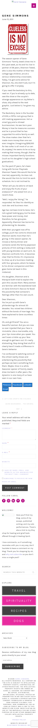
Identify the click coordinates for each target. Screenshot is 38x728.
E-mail (5, 452)
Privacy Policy (19, 720)
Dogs (19, 621)
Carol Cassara (22, 679)
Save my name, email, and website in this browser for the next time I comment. (19, 472)
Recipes (19, 611)
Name (4, 443)
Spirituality (19, 601)
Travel (19, 590)
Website (6, 462)
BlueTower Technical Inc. (19, 725)
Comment (7, 428)
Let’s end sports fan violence (17, 399)
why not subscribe (14, 554)
